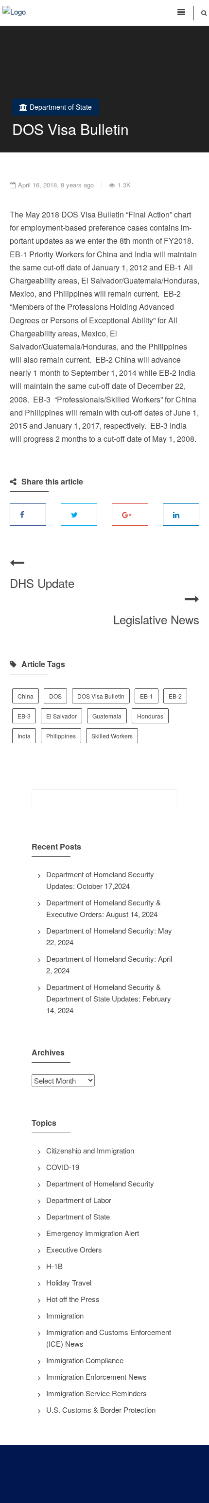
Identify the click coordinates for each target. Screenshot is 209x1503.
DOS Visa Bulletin (100, 696)
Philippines (61, 736)
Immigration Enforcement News (96, 1376)
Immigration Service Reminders (96, 1393)
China (25, 696)
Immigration (65, 1315)
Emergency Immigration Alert (92, 1233)
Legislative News (156, 619)
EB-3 (24, 716)
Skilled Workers (112, 736)
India (24, 736)
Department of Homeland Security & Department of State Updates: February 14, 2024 (108, 998)
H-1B (54, 1266)
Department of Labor (78, 1200)
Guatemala (107, 716)
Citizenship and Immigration (90, 1150)
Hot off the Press (73, 1299)
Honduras (150, 716)
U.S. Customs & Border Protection (101, 1409)
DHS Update (42, 582)
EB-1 (146, 696)
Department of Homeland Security (100, 1183)
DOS (55, 696)
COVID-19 (62, 1167)
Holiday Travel (68, 1282)
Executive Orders (74, 1249)
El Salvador (61, 716)
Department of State (61, 107)
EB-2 (175, 696)
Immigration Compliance (84, 1360)
